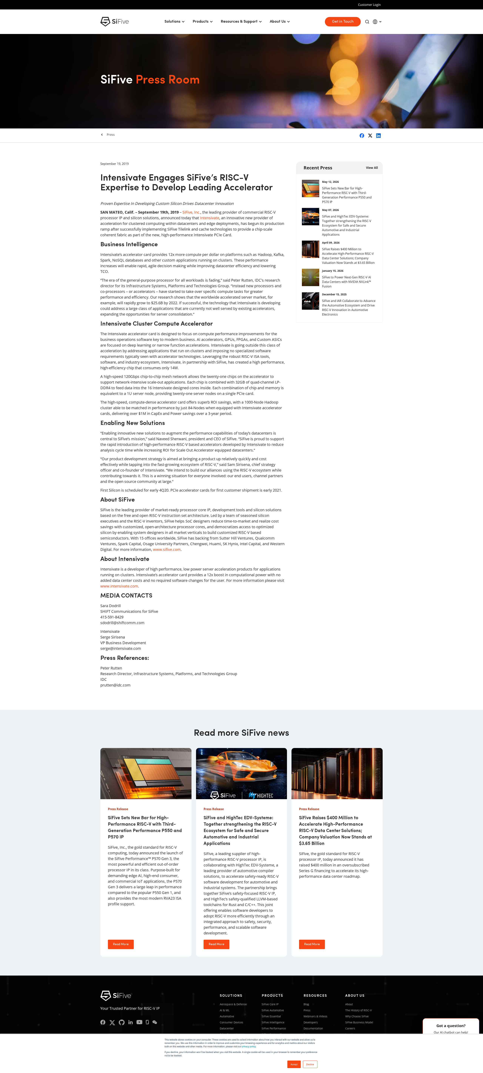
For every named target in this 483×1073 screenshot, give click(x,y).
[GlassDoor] (147, 1023)
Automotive (227, 1016)
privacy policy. (249, 1046)
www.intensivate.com (119, 586)
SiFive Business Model (359, 1022)
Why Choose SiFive (357, 1016)
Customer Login (369, 5)
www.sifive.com (167, 549)
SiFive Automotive (273, 1010)
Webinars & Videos (315, 1016)
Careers (350, 1028)
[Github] (122, 1023)
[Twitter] (112, 1023)
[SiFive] (114, 22)
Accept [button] (294, 1064)
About (349, 1004)
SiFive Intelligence (273, 1022)
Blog (306, 1004)
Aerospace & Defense (233, 1004)
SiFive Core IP (270, 1004)
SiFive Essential (271, 1016)
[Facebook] (102, 1023)
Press (111, 135)
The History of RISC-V (358, 1010)
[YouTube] (139, 1023)
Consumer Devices (231, 1022)
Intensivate (209, 217)
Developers (311, 1022)
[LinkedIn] (130, 1023)
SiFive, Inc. (191, 212)
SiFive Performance (274, 1028)
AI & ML (224, 1010)
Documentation (313, 1028)
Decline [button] (310, 1064)
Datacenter (227, 1028)
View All (372, 168)
